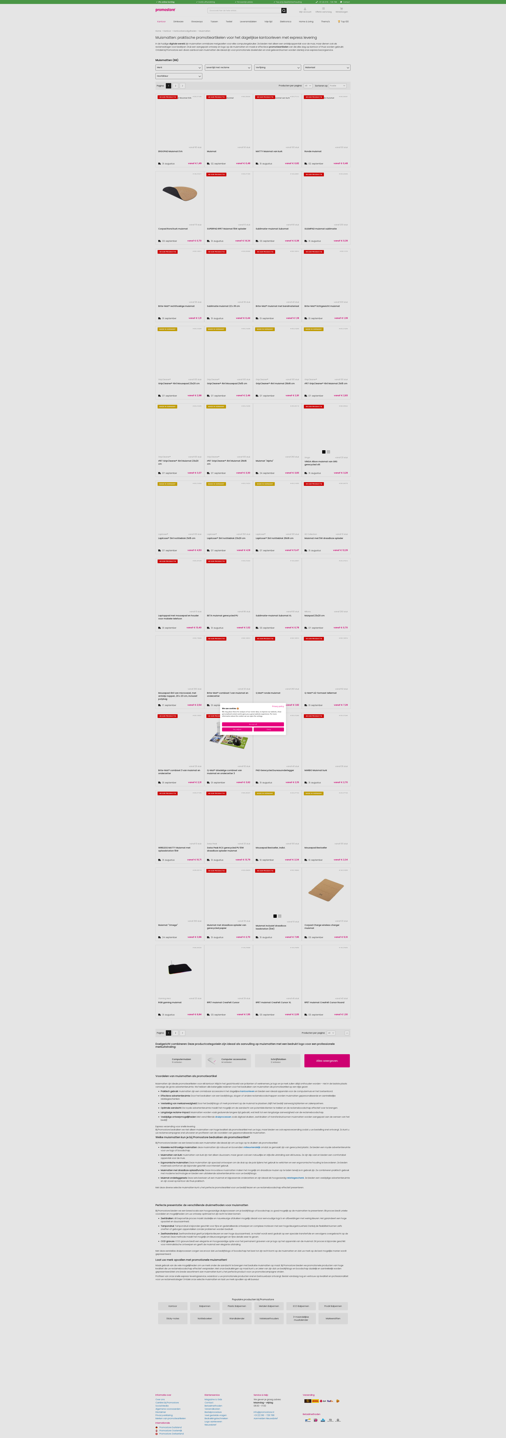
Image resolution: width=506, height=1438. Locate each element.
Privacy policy (278, 706)
